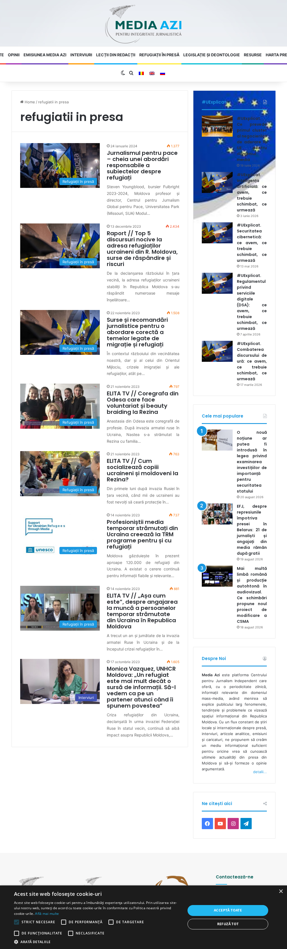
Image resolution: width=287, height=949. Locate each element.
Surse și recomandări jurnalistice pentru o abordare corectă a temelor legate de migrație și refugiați (137, 332)
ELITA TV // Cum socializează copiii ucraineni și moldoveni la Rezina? (142, 470)
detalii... (260, 772)
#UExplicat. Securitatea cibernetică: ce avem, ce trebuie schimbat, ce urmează (252, 242)
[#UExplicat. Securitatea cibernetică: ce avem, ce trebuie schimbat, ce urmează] (217, 232)
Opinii (14, 54)
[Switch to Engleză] (152, 73)
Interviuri (81, 54)
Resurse (253, 54)
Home (29, 102)
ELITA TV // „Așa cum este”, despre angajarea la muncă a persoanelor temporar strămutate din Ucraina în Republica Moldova (142, 611)
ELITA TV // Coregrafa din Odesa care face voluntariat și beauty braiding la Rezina (143, 403)
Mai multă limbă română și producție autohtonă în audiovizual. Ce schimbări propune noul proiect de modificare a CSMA (252, 595)
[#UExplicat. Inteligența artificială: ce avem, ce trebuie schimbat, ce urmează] (217, 182)
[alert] (143, 917)
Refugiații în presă (159, 54)
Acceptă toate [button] (228, 910)
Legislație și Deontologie (211, 54)
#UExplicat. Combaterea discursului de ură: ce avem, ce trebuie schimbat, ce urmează (252, 361)
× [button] (281, 891)
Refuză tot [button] (228, 924)
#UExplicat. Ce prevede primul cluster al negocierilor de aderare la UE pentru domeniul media (252, 139)
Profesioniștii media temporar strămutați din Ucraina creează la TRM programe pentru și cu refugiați (142, 534)
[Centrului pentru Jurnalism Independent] (143, 24)
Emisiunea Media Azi (45, 54)
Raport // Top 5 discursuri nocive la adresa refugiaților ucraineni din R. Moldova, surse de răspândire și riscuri (142, 248)
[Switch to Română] (141, 73)
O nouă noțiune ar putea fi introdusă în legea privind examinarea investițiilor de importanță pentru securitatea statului (252, 462)
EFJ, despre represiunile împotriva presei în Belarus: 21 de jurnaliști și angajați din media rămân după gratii (252, 529)
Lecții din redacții (115, 54)
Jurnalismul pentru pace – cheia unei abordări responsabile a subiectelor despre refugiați (142, 165)
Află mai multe (47, 913)
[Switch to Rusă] (162, 73)
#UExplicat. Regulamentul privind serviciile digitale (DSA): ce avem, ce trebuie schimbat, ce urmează (252, 302)
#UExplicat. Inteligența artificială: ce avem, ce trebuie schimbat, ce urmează (252, 192)
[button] (97, 942)
